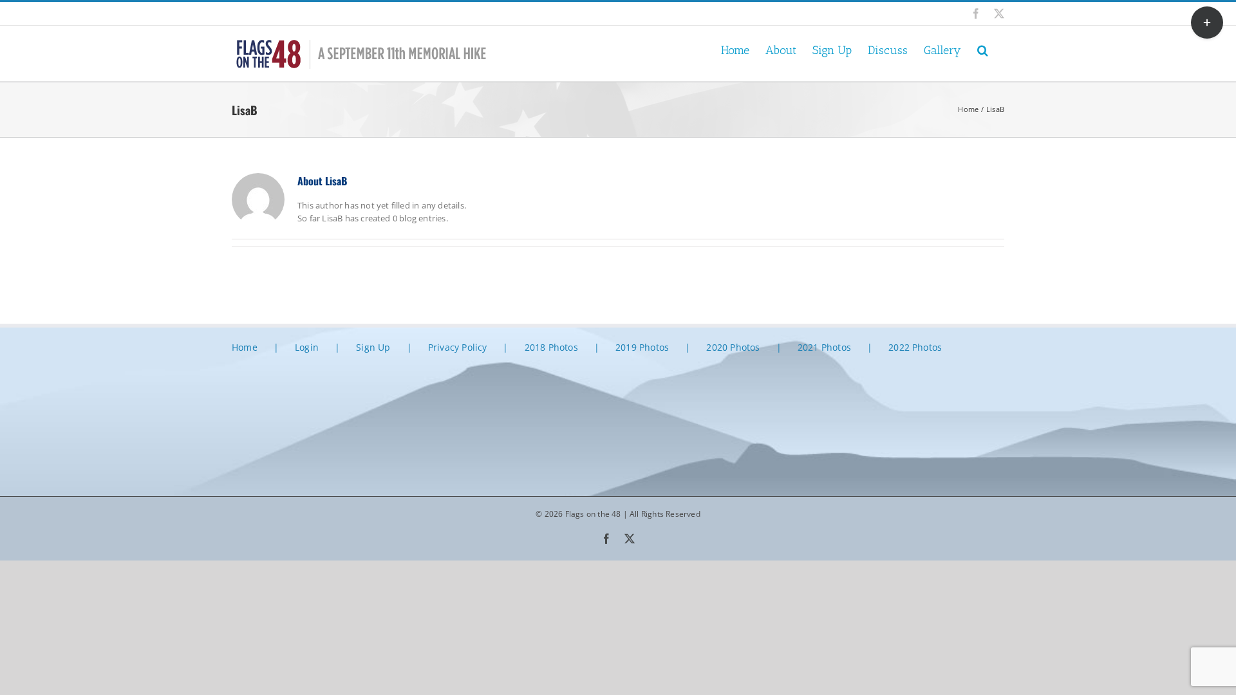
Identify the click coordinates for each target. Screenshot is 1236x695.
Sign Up (373, 347)
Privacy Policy (457, 347)
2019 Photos (642, 347)
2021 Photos (824, 347)
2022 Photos (915, 347)
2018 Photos (551, 347)
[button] (982, 49)
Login (307, 347)
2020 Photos (733, 347)
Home (245, 347)
